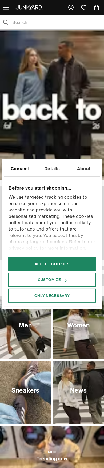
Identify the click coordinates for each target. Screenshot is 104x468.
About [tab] (84, 168)
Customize (49, 280)
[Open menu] (6, 7)
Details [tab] (52, 168)
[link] (71, 7)
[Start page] (30, 7)
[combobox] (56, 22)
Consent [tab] (20, 168)
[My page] (71, 7)
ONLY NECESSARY (52, 295)
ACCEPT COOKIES (52, 264)
